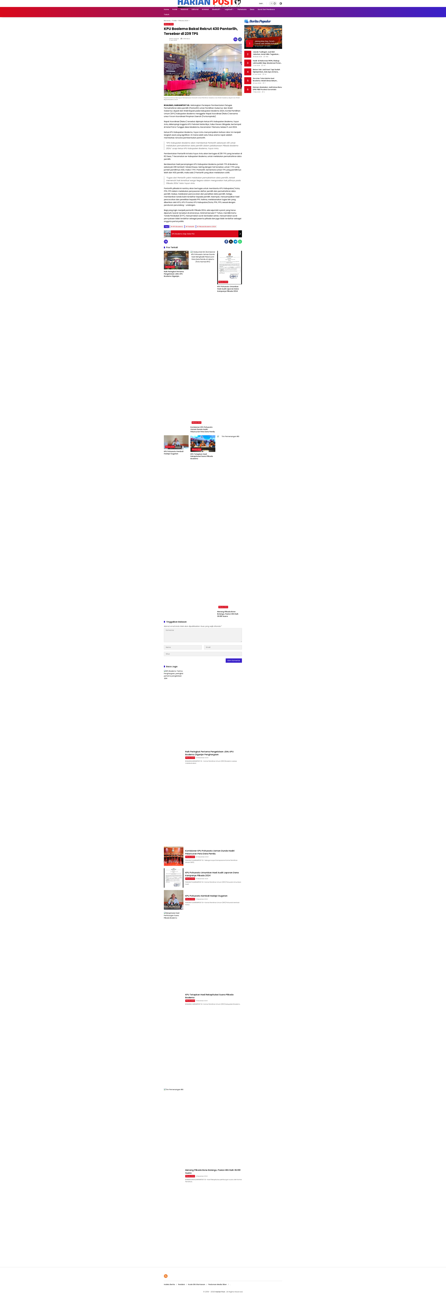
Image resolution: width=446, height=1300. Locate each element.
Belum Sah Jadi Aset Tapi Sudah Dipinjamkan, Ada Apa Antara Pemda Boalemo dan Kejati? (266, 71)
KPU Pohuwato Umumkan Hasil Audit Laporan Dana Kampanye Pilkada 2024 (228, 288)
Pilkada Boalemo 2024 (207, 226)
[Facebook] (226, 242)
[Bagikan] (240, 39)
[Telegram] (235, 242)
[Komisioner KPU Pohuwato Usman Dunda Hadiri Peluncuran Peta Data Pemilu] (202, 338)
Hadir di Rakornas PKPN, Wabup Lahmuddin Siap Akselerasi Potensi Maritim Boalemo (267, 62)
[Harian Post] (209, 3)
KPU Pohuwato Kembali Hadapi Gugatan (173, 452)
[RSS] (166, 1276)
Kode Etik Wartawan (196, 1284)
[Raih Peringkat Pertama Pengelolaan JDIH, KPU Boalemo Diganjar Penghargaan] (176, 260)
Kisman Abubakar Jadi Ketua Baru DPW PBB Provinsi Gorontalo (267, 88)
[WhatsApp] (240, 242)
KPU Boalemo (178, 226)
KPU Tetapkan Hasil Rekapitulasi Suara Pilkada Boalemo (201, 456)
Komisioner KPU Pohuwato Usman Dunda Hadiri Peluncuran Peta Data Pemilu (202, 429)
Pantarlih (191, 226)
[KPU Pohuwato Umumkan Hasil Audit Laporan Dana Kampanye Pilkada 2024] (229, 267)
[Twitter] (231, 242)
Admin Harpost (174, 38)
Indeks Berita (169, 1284)
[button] (274, 3)
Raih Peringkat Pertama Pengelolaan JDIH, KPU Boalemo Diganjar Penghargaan (174, 274)
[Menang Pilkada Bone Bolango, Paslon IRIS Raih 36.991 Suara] (229, 522)
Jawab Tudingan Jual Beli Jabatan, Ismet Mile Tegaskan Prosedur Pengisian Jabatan (265, 53)
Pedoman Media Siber (217, 1284)
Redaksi (181, 1284)
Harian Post (220, 1292)
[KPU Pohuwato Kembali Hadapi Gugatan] (176, 442)
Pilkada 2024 (168, 24)
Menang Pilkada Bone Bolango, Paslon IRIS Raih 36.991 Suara (227, 614)
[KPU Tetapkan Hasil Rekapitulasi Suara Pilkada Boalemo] (202, 443)
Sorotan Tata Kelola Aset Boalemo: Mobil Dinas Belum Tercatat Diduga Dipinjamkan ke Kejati (266, 79)
